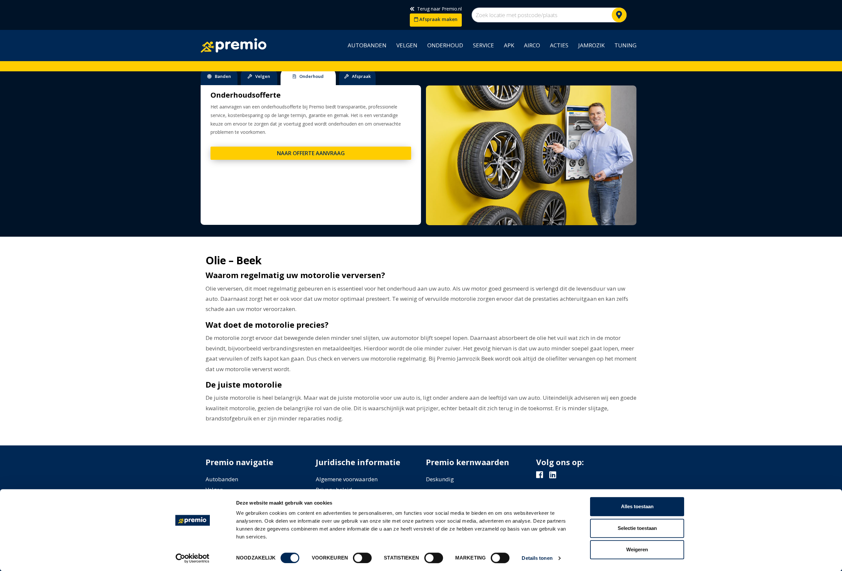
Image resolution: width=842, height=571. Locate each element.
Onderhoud (445, 45)
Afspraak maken (438, 19)
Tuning (625, 45)
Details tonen (537, 558)
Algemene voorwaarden (347, 479)
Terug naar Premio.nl (438, 9)
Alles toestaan (637, 506)
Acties (559, 45)
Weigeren (637, 549)
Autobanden (367, 45)
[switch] (362, 558)
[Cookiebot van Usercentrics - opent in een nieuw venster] (192, 558)
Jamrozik (591, 45)
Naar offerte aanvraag (311, 153)
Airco (532, 45)
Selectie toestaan (637, 528)
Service (483, 45)
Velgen (406, 45)
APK (509, 45)
